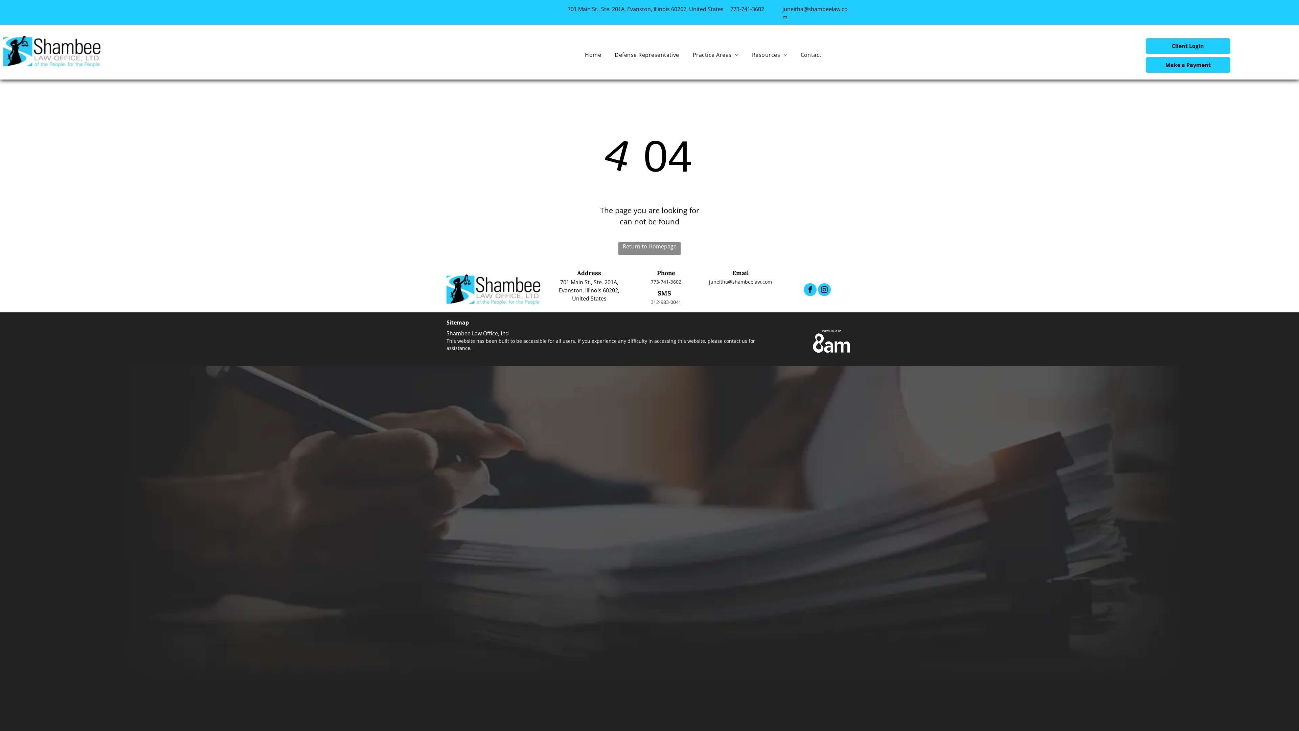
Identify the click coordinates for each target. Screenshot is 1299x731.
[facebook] (810, 290)
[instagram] (824, 290)
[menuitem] (593, 55)
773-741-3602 (747, 9)
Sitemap (458, 322)
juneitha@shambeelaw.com (740, 282)
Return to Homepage (650, 246)
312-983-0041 (666, 302)
